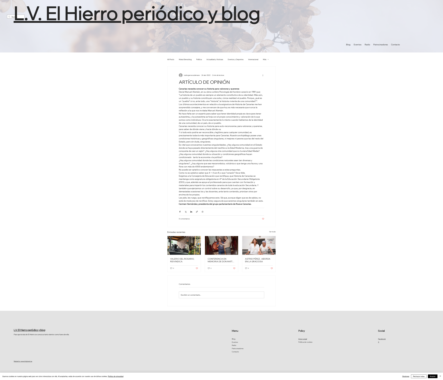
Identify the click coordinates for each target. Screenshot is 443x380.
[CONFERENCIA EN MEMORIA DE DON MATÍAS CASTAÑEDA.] (221, 245)
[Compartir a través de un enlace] (197, 212)
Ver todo (272, 232)
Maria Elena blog (185, 59)
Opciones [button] (405, 376)
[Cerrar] (440, 376)
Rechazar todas (419, 376)
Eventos (235, 342)
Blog (233, 339)
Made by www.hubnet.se (23, 361)
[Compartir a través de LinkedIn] (191, 212)
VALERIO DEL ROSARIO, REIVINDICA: (182, 260)
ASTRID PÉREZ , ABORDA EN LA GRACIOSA (257, 260)
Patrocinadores (238, 348)
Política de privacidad (115, 376)
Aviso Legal (302, 339)
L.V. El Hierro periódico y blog (137, 13)
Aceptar (433, 376)
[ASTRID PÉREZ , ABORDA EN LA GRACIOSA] (259, 245)
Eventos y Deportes (236, 59)
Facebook (382, 339)
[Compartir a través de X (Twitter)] (185, 212)
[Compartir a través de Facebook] (180, 212)
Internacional (253, 59)
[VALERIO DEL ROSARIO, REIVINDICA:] (184, 245)
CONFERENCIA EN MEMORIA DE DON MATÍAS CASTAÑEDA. (221, 260)
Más (264, 59)
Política (199, 59)
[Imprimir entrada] (202, 212)
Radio (234, 345)
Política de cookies (305, 342)
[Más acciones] (262, 75)
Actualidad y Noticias (215, 59)
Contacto (235, 352)
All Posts (170, 59)
